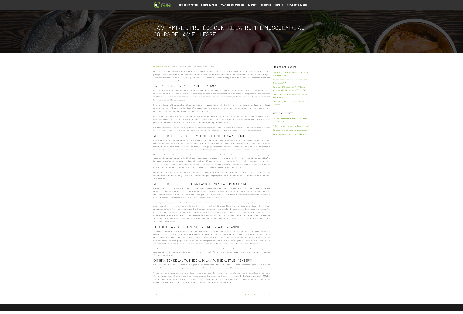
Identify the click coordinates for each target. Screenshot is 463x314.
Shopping (278, 5)
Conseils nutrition (188, 5)
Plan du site (231, 312)
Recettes (266, 5)
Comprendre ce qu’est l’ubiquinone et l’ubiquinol (172, 295)
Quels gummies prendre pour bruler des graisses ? (291, 130)
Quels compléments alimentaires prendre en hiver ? (291, 134)
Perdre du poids (209, 5)
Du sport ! (253, 5)
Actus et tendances (297, 5)
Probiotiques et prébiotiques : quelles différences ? (291, 126)
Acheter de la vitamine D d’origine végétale (252, 295)
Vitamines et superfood (232, 5)
